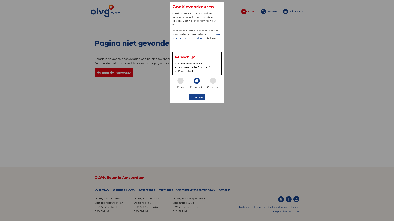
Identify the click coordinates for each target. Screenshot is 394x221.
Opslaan (197, 97)
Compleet (213, 87)
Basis (180, 87)
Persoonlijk (196, 87)
